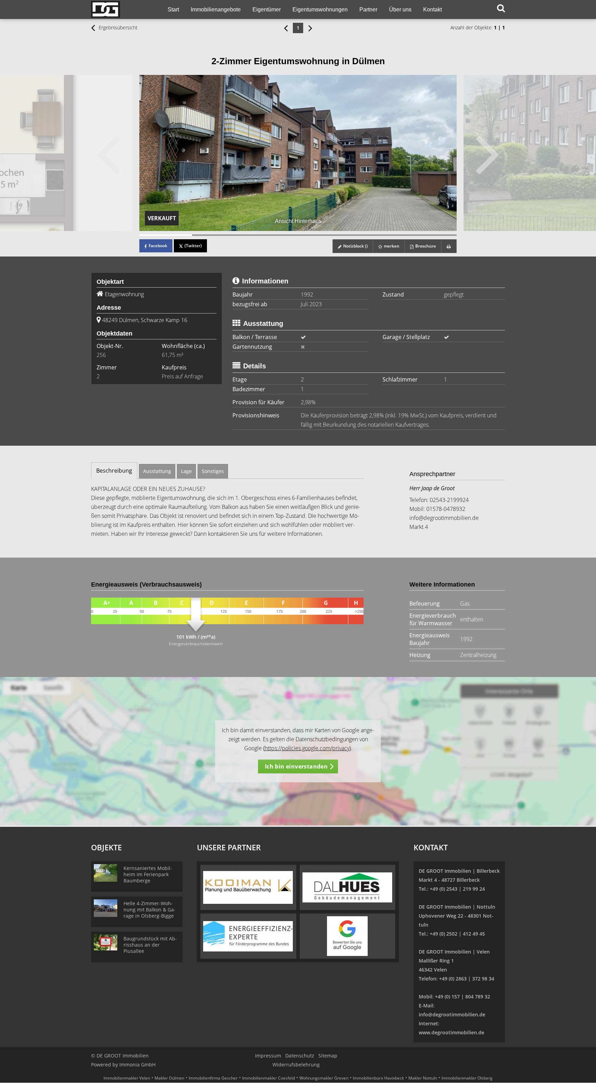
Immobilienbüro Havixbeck (378, 1078)
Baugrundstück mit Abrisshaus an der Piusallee (150, 944)
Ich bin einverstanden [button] (296, 766)
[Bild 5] (377, 235)
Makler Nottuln (422, 1078)
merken (391, 246)
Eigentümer (266, 9)
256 (101, 355)
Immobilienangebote (216, 9)
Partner (368, 9)
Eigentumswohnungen (320, 9)
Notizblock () (355, 246)
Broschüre (425, 246)
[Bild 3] (271, 235)
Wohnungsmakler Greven (323, 1078)
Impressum (268, 1055)
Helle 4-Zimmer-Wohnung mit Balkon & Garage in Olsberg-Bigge (149, 909)
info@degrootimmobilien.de (444, 518)
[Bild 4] (324, 235)
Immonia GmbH (137, 1064)
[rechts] (310, 27)
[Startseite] (121, 9)
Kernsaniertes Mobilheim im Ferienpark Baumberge (147, 874)
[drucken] (449, 246)
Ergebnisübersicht (117, 27)
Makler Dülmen (169, 1078)
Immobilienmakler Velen (126, 1078)
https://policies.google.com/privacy (307, 748)
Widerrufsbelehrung (296, 1064)
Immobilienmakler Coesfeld (268, 1078)
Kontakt (432, 9)
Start (173, 9)
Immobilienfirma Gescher (213, 1078)
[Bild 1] (165, 235)
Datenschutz (299, 1055)
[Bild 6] (430, 235)
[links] (286, 27)
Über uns (400, 9)
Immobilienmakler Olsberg (467, 1078)
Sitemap (327, 1055)
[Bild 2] (218, 235)
